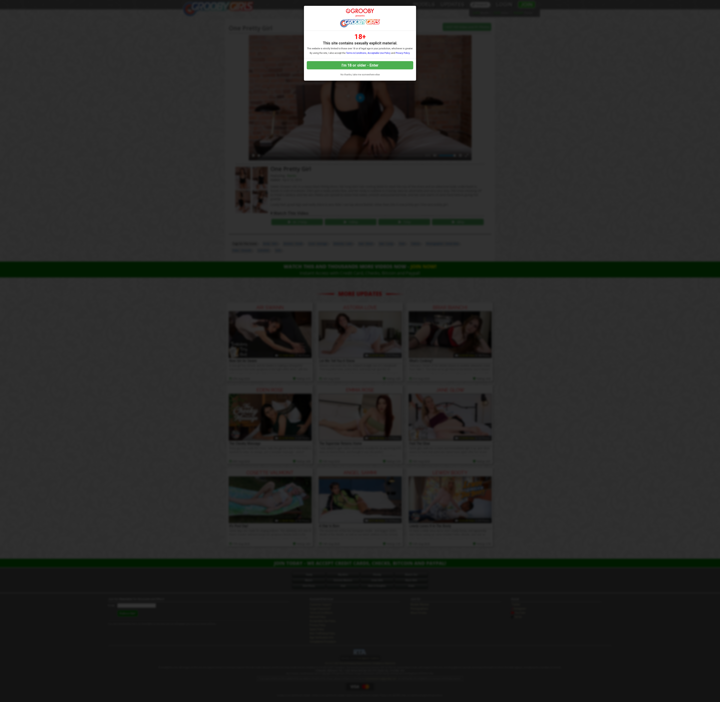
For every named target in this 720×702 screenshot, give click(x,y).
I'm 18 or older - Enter (360, 65)
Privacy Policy (403, 53)
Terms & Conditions (356, 53)
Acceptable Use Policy (379, 53)
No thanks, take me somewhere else (360, 74)
